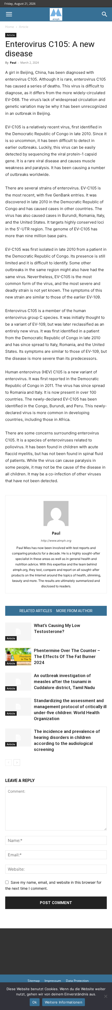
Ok (34, 1002)
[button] (9, 14)
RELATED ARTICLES (36, 611)
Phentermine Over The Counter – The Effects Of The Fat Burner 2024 (67, 656)
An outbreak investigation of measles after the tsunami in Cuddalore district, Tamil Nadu (64, 681)
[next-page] (17, 762)
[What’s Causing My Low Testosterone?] (18, 632)
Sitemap (34, 980)
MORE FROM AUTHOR (74, 611)
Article (23, 27)
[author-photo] (56, 526)
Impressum (53, 980)
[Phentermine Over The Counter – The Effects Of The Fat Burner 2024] (18, 657)
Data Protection (77, 980)
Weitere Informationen (63, 1002)
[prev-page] (8, 762)
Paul (13, 62)
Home (9, 27)
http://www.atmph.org (56, 540)
